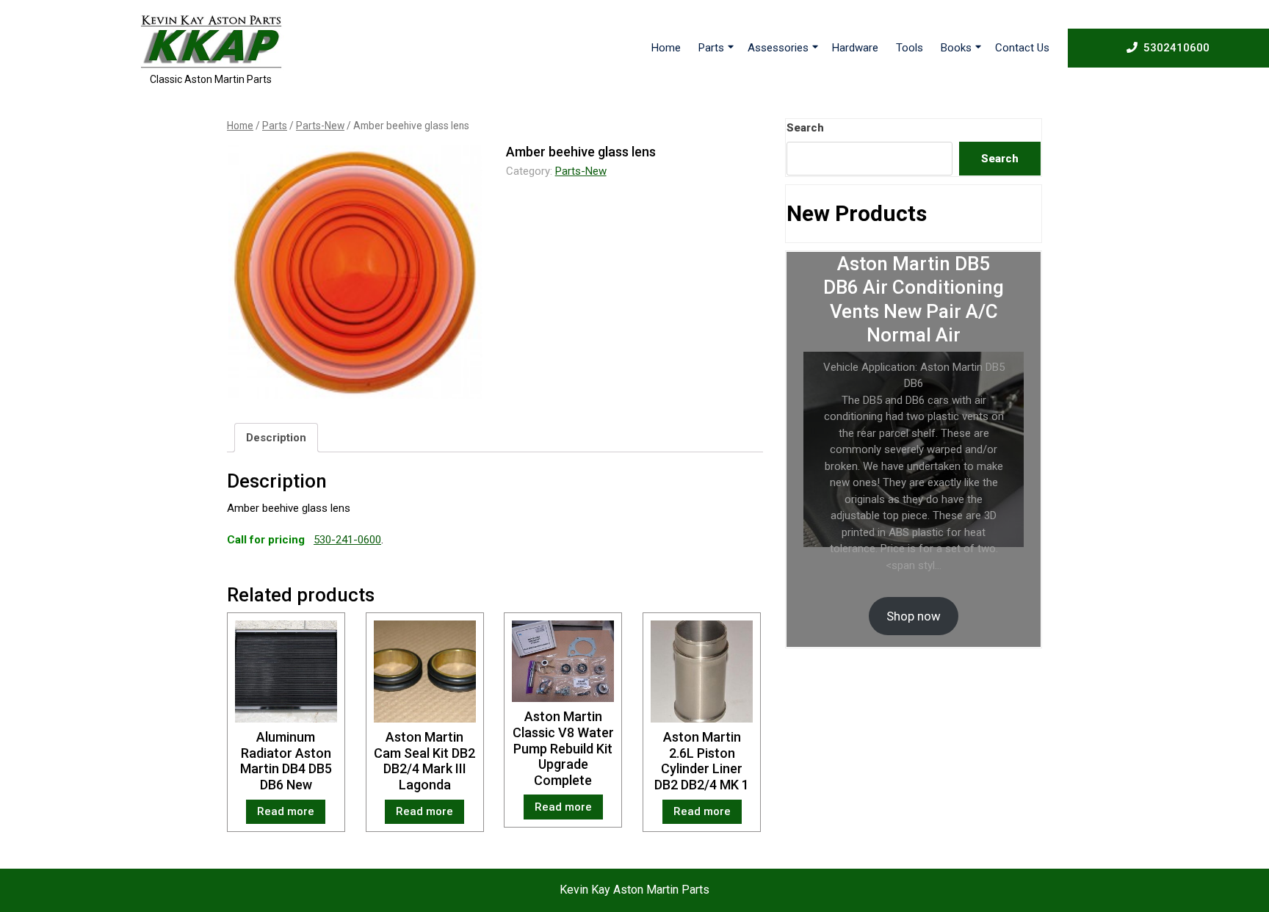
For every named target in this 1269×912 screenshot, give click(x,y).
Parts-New (320, 125)
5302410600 (1176, 47)
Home (666, 47)
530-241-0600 (347, 539)
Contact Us (1022, 47)
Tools (909, 47)
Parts (711, 47)
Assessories (778, 47)
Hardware (855, 47)
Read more (285, 811)
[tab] (276, 437)
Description (276, 437)
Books (956, 47)
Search (805, 127)
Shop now (913, 616)
